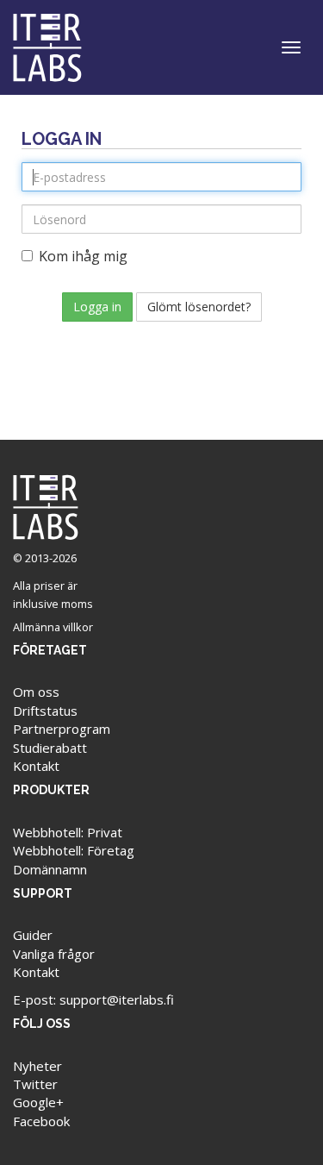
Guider (33, 934)
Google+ (38, 1102)
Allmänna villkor (53, 627)
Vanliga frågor (54, 953)
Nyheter (37, 1065)
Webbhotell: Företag (73, 850)
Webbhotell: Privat (67, 832)
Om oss (36, 691)
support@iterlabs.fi (116, 999)
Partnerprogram (61, 728)
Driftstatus (45, 710)
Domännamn (50, 869)
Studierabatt (50, 747)
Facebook (41, 1121)
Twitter (35, 1084)
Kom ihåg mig (83, 256)
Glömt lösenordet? (199, 306)
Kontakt (36, 765)
